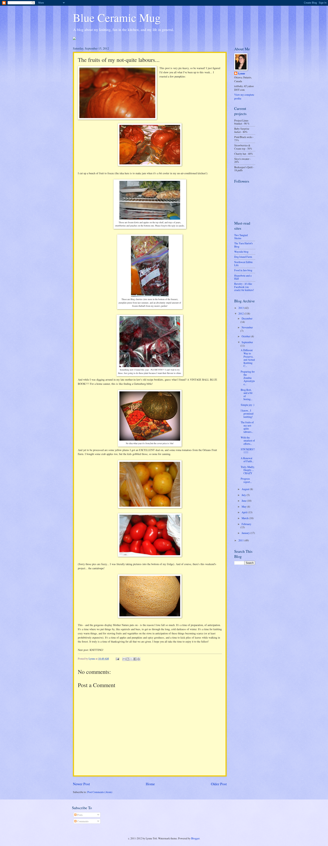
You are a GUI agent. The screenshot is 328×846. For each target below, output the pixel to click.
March (245, 518)
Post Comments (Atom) (99, 792)
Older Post (219, 783)
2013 (241, 308)
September (247, 342)
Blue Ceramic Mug (117, 17)
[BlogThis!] (128, 659)
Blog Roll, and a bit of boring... (246, 394)
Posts (79, 815)
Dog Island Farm (243, 257)
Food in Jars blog (243, 270)
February (246, 524)
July (244, 495)
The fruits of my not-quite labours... (247, 427)
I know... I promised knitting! (247, 414)
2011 (241, 540)
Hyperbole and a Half (243, 277)
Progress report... (246, 480)
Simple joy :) (247, 405)
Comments (82, 821)
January (246, 533)
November (247, 327)
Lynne (241, 73)
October (246, 336)
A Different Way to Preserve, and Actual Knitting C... (248, 358)
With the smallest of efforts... (248, 440)
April (245, 512)
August (246, 489)
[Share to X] (131, 659)
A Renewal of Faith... (247, 459)
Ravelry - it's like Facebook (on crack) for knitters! (244, 287)
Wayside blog (241, 251)
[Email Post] (117, 658)
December (247, 318)
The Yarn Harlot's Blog (243, 244)
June (244, 500)
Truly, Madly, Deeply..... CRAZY (248, 470)
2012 (241, 313)
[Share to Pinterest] (138, 659)
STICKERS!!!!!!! (248, 450)
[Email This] (124, 659)
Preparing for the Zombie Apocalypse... (248, 378)
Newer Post (81, 783)
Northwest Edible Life (243, 263)
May (244, 506)
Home (150, 783)
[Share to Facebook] (135, 659)
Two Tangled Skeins (241, 236)
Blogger (195, 838)
